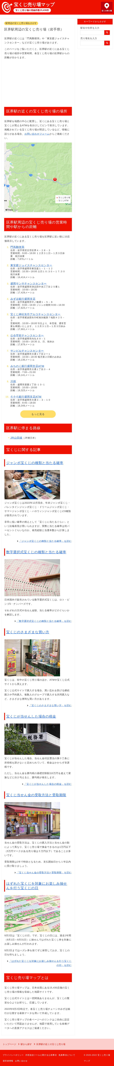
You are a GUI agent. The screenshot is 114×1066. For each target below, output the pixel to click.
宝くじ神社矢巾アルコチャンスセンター (35, 314)
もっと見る (38, 414)
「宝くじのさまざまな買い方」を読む (50, 705)
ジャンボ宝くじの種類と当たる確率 (34, 463)
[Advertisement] (38, 81)
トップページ (9, 1044)
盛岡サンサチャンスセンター (28, 283)
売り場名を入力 (88, 38)
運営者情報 (8, 1061)
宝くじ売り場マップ (34, 4)
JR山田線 (16, 437)
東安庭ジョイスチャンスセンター (31, 265)
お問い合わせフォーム (36, 134)
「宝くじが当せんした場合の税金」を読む (48, 784)
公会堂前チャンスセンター (27, 335)
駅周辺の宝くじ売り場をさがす (21, 23)
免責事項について (67, 1055)
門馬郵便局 (17, 247)
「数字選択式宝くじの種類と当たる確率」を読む (44, 621)
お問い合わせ (21, 1061)
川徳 (13, 381)
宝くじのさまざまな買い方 (27, 632)
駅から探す (26, 1044)
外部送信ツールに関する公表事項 (41, 1055)
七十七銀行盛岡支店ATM (25, 396)
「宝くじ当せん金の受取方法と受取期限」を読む (44, 872)
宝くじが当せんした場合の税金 (31, 716)
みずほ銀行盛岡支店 (22, 298)
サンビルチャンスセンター (27, 350)
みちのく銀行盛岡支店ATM (27, 366)
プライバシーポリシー (13, 1055)
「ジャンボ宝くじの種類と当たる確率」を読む (45, 541)
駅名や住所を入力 (89, 28)
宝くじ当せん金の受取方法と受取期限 (36, 795)
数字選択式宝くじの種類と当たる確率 (36, 552)
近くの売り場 (107, 11)
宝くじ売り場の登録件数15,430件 (32, 10)
